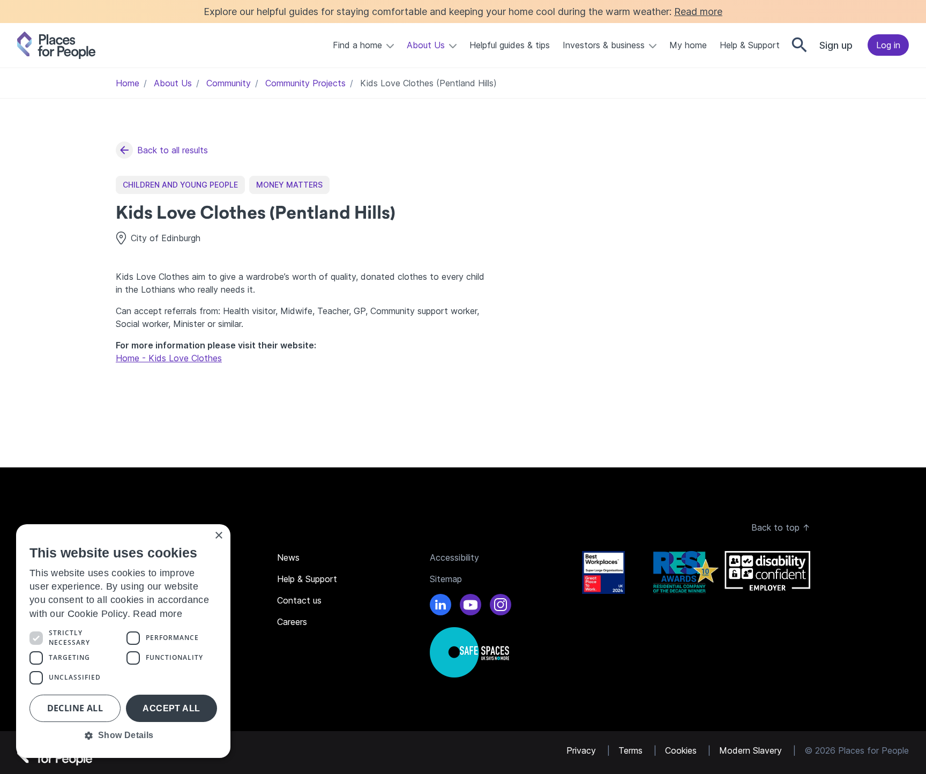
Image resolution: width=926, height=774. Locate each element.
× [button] (218, 536)
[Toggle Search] (799, 45)
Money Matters (289, 184)
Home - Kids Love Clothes (169, 358)
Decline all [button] (75, 708)
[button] (123, 735)
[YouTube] (470, 606)
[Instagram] (500, 606)
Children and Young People (180, 184)
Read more (698, 11)
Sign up (836, 45)
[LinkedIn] (440, 606)
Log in (888, 45)
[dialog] (123, 641)
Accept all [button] (171, 708)
